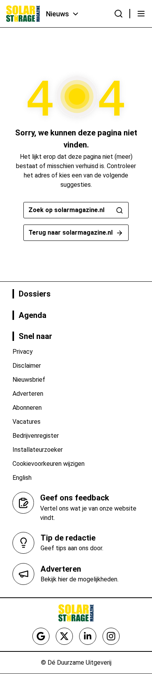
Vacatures (26, 421)
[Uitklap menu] (141, 13)
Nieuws (57, 14)
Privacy (22, 351)
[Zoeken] (118, 13)
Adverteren (27, 393)
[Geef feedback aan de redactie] (23, 503)
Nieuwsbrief (28, 379)
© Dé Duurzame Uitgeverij (76, 662)
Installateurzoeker (37, 449)
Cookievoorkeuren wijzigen (48, 463)
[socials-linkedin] (87, 636)
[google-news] (40, 636)
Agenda (32, 315)
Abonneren (27, 407)
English (22, 477)
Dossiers (35, 293)
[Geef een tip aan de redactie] (23, 543)
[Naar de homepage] (23, 13)
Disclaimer (26, 365)
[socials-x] (64, 636)
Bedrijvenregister (35, 435)
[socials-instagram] (111, 636)
